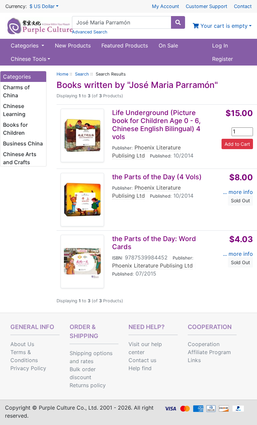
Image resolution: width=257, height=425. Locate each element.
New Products (73, 45)
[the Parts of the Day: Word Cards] (82, 261)
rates (87, 361)
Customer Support (206, 6)
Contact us (142, 360)
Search (82, 74)
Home (62, 74)
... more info (238, 192)
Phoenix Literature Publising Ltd (152, 265)
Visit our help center (145, 348)
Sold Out (240, 200)
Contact (243, 6)
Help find (140, 368)
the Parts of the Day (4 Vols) (157, 177)
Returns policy (88, 385)
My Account (165, 6)
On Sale (168, 45)
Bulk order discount (83, 373)
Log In (220, 45)
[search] (178, 22)
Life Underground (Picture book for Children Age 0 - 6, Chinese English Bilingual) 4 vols (156, 125)
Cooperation (204, 344)
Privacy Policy (28, 368)
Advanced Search (89, 31)
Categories (25, 45)
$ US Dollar (42, 6)
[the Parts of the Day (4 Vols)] (82, 199)
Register (222, 59)
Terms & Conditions (24, 356)
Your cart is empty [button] (223, 25)
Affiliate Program (209, 352)
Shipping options (91, 353)
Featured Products (124, 45)
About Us (22, 344)
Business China (23, 143)
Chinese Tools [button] (28, 59)
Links (194, 360)
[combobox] (121, 22)
